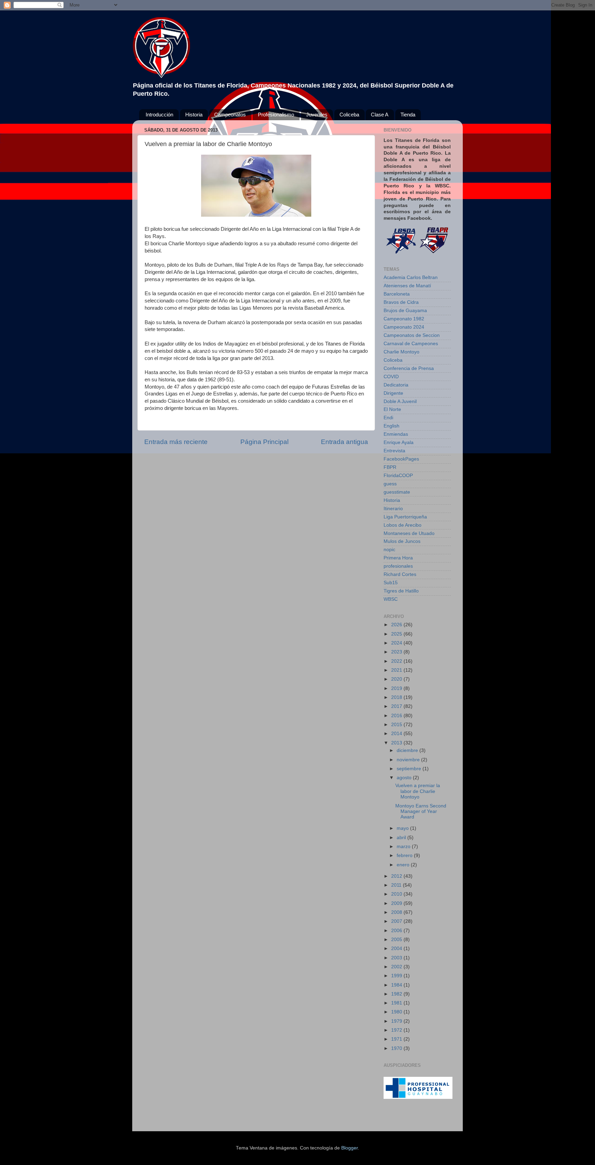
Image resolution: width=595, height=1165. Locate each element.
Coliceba (349, 114)
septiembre (409, 768)
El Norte (392, 409)
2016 (397, 715)
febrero (405, 855)
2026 (397, 624)
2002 (397, 966)
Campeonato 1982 (404, 318)
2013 (397, 742)
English (391, 426)
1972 (397, 1030)
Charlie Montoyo (401, 351)
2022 (397, 661)
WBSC (391, 599)
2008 (397, 912)
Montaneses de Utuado (409, 533)
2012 (397, 876)
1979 (397, 1021)
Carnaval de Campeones (411, 343)
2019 (397, 688)
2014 (397, 733)
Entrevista (394, 450)
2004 (397, 948)
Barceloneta (397, 294)
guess (390, 483)
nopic (389, 549)
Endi (388, 417)
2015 (397, 724)
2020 (397, 679)
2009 (397, 903)
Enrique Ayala (399, 442)
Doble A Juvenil (400, 401)
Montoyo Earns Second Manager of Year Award (420, 811)
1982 (397, 994)
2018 (397, 697)
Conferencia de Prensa (409, 368)
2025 (397, 634)
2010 (397, 894)
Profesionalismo (276, 114)
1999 (397, 975)
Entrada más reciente (176, 441)
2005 (397, 939)
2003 (397, 957)
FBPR (390, 467)
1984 (397, 985)
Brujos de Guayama (405, 310)
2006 (397, 930)
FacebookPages (401, 459)
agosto (405, 777)
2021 (397, 670)
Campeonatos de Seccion (412, 335)
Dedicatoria (396, 385)
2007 (397, 921)
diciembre (408, 750)
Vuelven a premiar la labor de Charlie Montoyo (417, 791)
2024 (397, 643)
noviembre (409, 759)
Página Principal (264, 441)
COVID (391, 376)
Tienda (407, 114)
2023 (397, 651)
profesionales (398, 566)
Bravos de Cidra (401, 302)
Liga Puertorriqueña (405, 516)
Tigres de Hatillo (401, 591)
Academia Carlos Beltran (411, 277)
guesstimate (397, 492)
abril (402, 837)
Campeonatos (230, 114)
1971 (397, 1039)
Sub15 (391, 582)
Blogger (349, 1148)
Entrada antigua (344, 441)
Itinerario (393, 508)
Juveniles (316, 114)
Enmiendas (396, 434)
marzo (404, 846)
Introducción (159, 114)
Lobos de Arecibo (402, 525)
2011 (397, 885)
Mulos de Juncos (402, 541)
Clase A (379, 114)
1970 (397, 1048)
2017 (397, 706)
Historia (193, 114)
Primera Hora (398, 557)
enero (404, 864)
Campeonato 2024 (404, 327)
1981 (397, 1003)
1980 (397, 1011)
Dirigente (393, 393)
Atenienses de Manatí (407, 285)
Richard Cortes (400, 574)
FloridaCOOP (398, 475)
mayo (403, 828)
